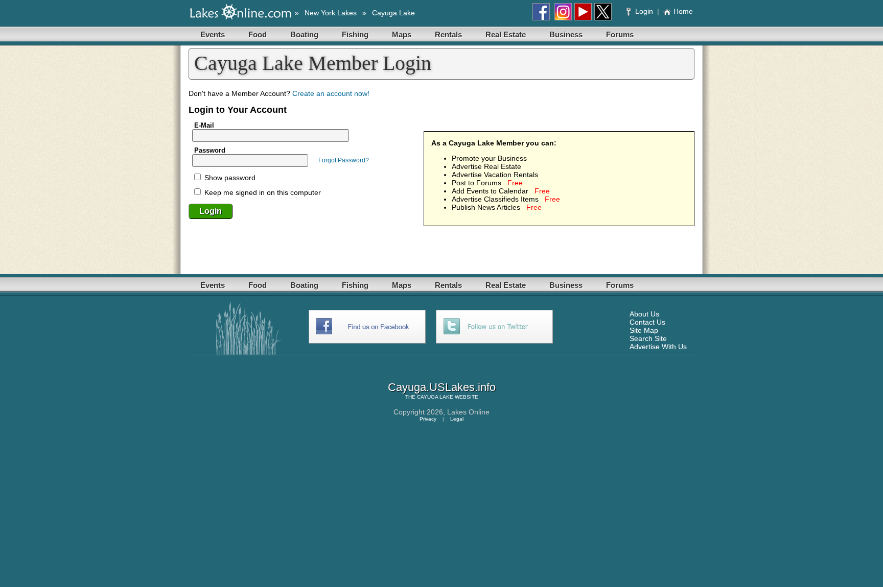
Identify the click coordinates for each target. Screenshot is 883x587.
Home (683, 11)
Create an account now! (330, 93)
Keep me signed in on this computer (261, 192)
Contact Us (647, 322)
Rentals (448, 34)
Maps (401, 34)
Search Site (648, 338)
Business (566, 34)
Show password (228, 178)
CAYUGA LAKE (435, 397)
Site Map (644, 330)
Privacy (428, 419)
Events (212, 34)
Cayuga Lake (393, 13)
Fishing (355, 34)
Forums (620, 34)
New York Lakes (331, 13)
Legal (456, 419)
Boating (304, 34)
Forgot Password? (343, 160)
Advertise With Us (658, 347)
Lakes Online (468, 412)
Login (644, 11)
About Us (644, 314)
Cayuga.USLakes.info (442, 387)
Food (257, 34)
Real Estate (505, 34)
